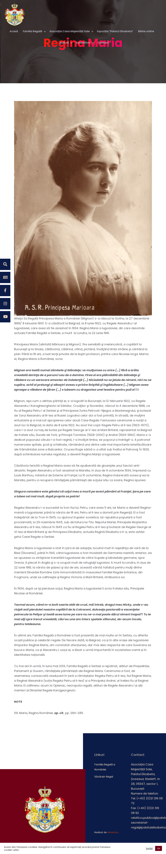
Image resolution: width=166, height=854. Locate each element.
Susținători (83, 42)
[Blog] (5, 277)
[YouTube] (5, 316)
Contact (103, 42)
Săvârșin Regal (103, 776)
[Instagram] (5, 303)
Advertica (112, 832)
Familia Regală (32, 31)
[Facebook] (5, 290)
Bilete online (146, 31)
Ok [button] (158, 848)
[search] (5, 264)
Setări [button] (149, 848)
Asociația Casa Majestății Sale (69, 31)
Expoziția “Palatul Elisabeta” (115, 31)
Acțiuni (64, 42)
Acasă (14, 31)
